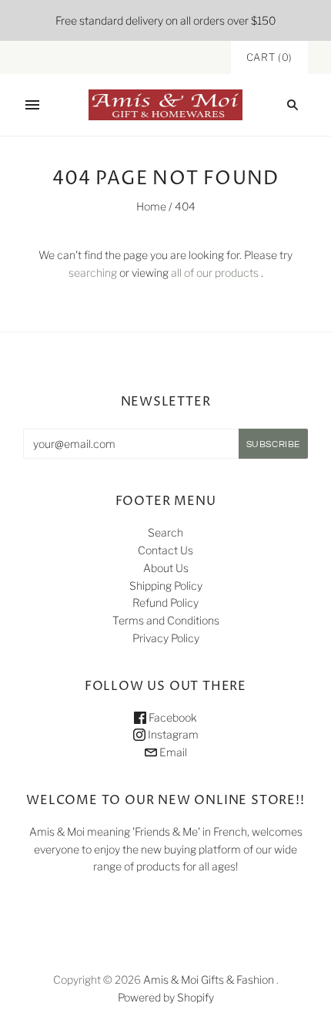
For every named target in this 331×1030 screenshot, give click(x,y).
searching (93, 272)
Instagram (172, 734)
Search (165, 532)
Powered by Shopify (166, 997)
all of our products (215, 272)
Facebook (171, 717)
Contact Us (165, 550)
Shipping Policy (165, 585)
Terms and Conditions (165, 620)
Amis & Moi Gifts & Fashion (208, 979)
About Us (166, 567)
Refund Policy (165, 602)
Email (172, 752)
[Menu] (32, 105)
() (269, 57)
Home (151, 206)
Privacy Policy (165, 638)
